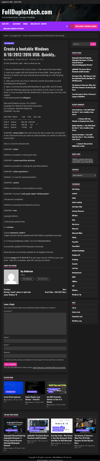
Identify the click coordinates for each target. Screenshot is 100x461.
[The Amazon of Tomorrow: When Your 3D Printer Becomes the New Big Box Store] (85, 426)
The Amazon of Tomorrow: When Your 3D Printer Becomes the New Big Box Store (84, 87)
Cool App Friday (77, 206)
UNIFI (51, 392)
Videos (25, 24)
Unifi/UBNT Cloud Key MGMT (82, 161)
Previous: (17, 292)
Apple (74, 198)
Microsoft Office (77, 233)
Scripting (75, 259)
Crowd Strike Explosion (12, 397)
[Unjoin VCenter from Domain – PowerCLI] (35, 387)
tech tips (5, 24)
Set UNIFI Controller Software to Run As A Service (54, 399)
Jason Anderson (77, 110)
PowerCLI (75, 242)
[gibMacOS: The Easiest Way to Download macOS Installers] (38, 426)
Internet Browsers (78, 211)
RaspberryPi (76, 255)
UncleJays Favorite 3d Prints (13, 28)
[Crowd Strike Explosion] (13, 387)
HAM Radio (16, 24)
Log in (74, 307)
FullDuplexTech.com (27, 11)
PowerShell (75, 246)
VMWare (74, 281)
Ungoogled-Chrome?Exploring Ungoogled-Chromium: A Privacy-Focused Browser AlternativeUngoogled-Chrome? (82, 61)
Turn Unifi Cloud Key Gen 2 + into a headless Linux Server (83, 112)
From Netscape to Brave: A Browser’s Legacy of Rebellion (84, 95)
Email (6, 345)
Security (75, 264)
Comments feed (77, 316)
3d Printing (75, 189)
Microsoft (75, 228)
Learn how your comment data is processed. (49, 367)
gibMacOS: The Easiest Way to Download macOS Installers (81, 70)
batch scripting (77, 202)
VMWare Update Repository (82, 159)
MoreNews (57, 457)
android (74, 193)
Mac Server (75, 224)
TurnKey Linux (59, 460)
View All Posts (43, 279)
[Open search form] (67, 26)
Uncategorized (9, 43)
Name (7, 337)
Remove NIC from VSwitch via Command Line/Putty (82, 120)
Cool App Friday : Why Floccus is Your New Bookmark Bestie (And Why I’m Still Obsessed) (84, 78)
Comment (8, 311)
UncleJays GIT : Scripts (39, 24)
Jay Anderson (10, 59)
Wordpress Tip (76, 294)
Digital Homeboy (77, 125)
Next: (55, 290)
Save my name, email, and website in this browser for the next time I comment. (35, 360)
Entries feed (76, 312)
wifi (73, 286)
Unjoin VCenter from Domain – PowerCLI (32, 398)
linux (73, 220)
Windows (75, 290)
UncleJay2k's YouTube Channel (86, 26)
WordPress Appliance (42, 460)
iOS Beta (75, 215)
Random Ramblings (78, 250)
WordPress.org (77, 321)
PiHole (74, 237)
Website (7, 352)
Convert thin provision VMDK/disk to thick (82, 144)
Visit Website (27, 279)
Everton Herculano (78, 134)
